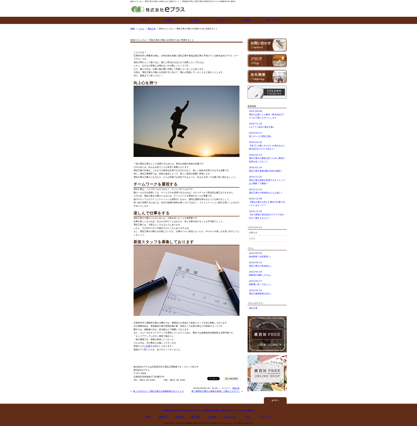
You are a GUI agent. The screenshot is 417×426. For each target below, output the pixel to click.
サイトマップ (265, 417)
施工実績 (220, 20)
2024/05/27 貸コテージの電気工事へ (260, 134)
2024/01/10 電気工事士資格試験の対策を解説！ (266, 169)
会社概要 (246, 20)
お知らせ (253, 232)
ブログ (247, 417)
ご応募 (147, 346)
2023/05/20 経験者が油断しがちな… (260, 273)
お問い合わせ (272, 20)
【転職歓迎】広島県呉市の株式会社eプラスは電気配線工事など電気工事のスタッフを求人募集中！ (208, 410)
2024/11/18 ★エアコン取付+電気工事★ (261, 125)
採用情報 (195, 20)
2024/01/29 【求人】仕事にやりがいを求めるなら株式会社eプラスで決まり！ (267, 145)
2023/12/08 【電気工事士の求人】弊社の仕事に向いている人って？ (267, 201)
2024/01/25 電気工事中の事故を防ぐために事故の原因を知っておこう (267, 158)
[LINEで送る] (231, 378)
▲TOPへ (275, 400)
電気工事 (151, 29)
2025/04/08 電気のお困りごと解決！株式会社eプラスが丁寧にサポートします (266, 114)
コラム (141, 29)
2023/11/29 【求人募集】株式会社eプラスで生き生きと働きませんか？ (266, 214)
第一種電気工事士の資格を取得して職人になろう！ (215, 391)
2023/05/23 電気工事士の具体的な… (260, 264)
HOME (143, 20)
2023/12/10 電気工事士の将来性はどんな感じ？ (266, 191)
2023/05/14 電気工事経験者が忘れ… (260, 292)
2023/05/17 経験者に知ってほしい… (260, 283)
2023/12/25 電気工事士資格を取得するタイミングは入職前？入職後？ (267, 180)
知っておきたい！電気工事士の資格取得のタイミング (158, 391)
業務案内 (169, 20)
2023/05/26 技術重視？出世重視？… (260, 255)
